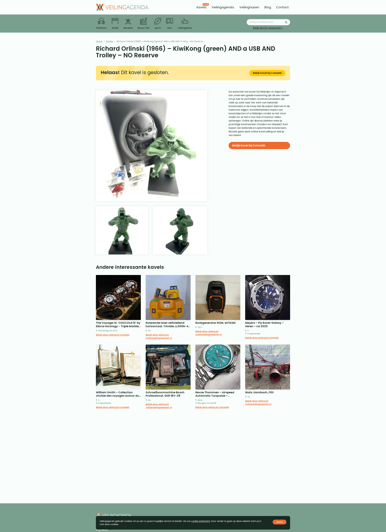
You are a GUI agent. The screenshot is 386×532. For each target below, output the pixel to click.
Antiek (115, 27)
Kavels (109, 41)
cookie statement (200, 521)
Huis (169, 27)
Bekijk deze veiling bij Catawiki (112, 334)
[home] (122, 7)
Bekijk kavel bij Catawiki (267, 73)
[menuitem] (201, 7)
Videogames (185, 27)
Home (99, 41)
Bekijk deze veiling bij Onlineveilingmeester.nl (159, 336)
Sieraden (128, 27)
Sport (158, 27)
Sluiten (279, 522)
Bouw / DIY (143, 27)
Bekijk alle (267, 27)
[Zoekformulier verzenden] (286, 22)
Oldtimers (101, 27)
